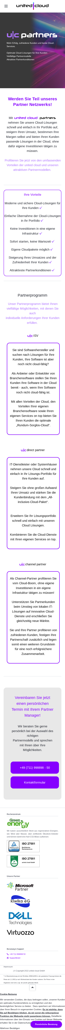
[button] (5, 1028)
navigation (6, 6)
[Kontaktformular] (35, 788)
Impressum (8, 967)
